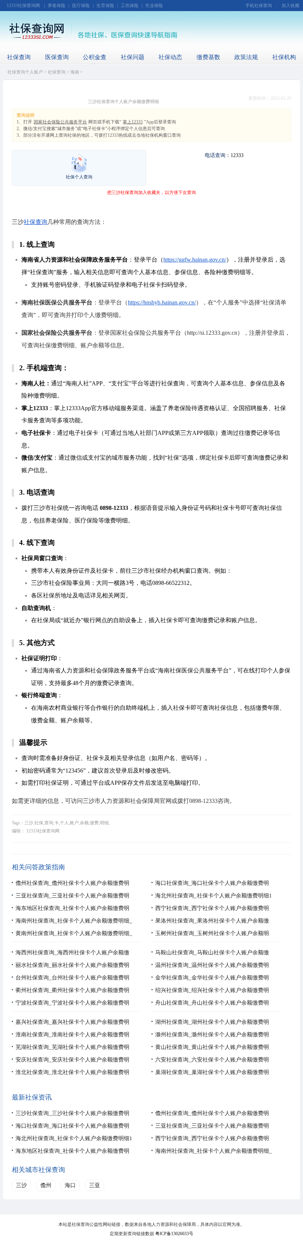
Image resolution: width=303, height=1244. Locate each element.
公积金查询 (94, 61)
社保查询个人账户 (25, 72)
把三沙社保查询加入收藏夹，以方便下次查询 (151, 192)
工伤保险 (130, 5)
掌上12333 (133, 122)
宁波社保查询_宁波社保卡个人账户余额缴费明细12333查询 (72, 1009)
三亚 (94, 1185)
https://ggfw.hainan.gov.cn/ (194, 259)
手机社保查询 (258, 5)
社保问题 (132, 57)
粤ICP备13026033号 (174, 1233)
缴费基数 (208, 57)
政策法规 (246, 57)
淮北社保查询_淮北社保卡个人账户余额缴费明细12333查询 (72, 1078)
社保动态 (170, 57)
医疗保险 (81, 5)
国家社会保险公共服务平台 (60, 122)
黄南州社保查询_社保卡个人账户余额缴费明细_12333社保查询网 (74, 939)
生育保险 (105, 5)
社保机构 (284, 57)
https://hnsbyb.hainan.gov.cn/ (162, 302)
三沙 (21, 1185)
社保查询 (19, 57)
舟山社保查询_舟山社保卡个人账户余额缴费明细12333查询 (212, 1009)
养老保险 (56, 5)
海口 (70, 1185)
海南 (74, 72)
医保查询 (57, 57)
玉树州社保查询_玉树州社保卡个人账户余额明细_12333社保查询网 (212, 939)
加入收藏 (290, 5)
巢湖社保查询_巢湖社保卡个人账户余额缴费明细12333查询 (212, 1078)
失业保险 (154, 5)
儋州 (45, 1185)
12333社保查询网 (23, 5)
